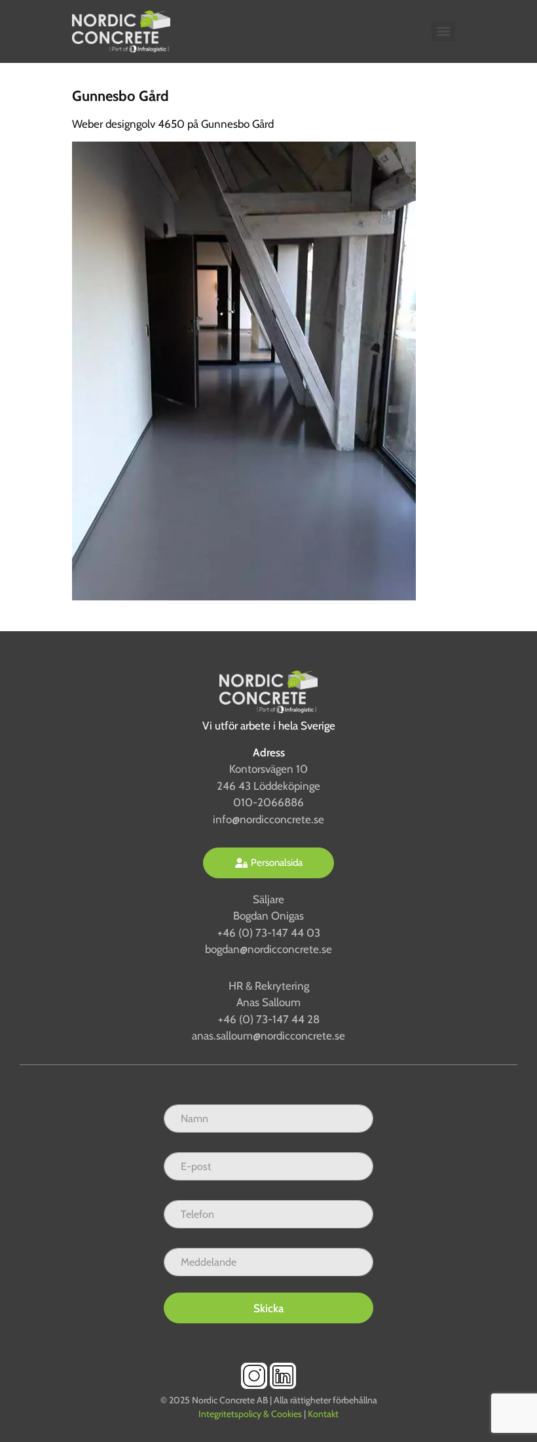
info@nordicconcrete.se (268, 819)
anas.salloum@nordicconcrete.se (268, 1035)
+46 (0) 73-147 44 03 (268, 932)
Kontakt (323, 1414)
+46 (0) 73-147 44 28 (269, 1019)
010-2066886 (268, 802)
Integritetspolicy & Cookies (250, 1414)
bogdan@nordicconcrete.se (268, 949)
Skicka (268, 1308)
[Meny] (443, 31)
